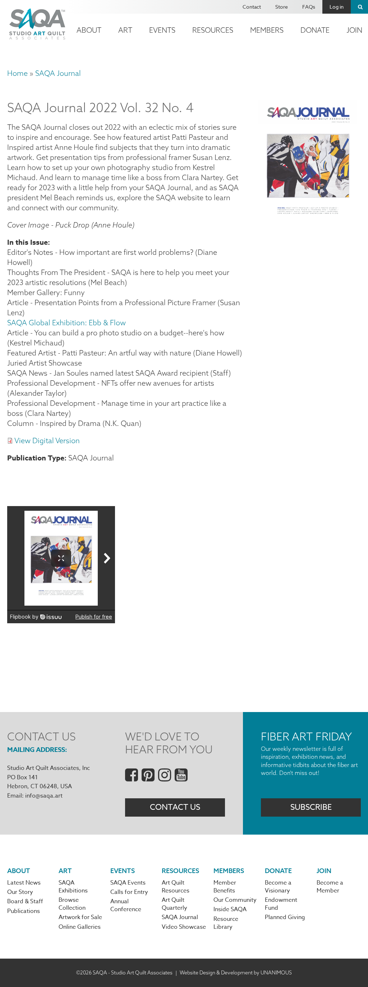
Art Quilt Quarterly (174, 904)
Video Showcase (184, 927)
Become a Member (330, 886)
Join (324, 871)
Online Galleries (80, 927)
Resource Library (225, 923)
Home (17, 73)
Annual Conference (125, 905)
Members (267, 30)
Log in (337, 6)
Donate (315, 30)
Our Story (20, 892)
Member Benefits (224, 886)
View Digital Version (47, 440)
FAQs (308, 6)
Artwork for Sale (80, 917)
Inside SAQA (230, 909)
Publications (23, 911)
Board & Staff (25, 901)
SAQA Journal (58, 73)
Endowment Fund (281, 904)
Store (281, 6)
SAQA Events (128, 882)
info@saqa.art (44, 795)
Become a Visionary (278, 886)
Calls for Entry (129, 892)
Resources (212, 30)
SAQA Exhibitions (73, 886)
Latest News (24, 882)
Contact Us (175, 807)
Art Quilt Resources (175, 886)
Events (162, 30)
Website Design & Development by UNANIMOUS (236, 972)
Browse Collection (72, 904)
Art (125, 30)
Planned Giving (285, 917)
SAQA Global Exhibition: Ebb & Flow (66, 322)
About (89, 30)
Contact (252, 6)
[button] (307, 212)
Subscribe (311, 807)
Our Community (235, 900)
